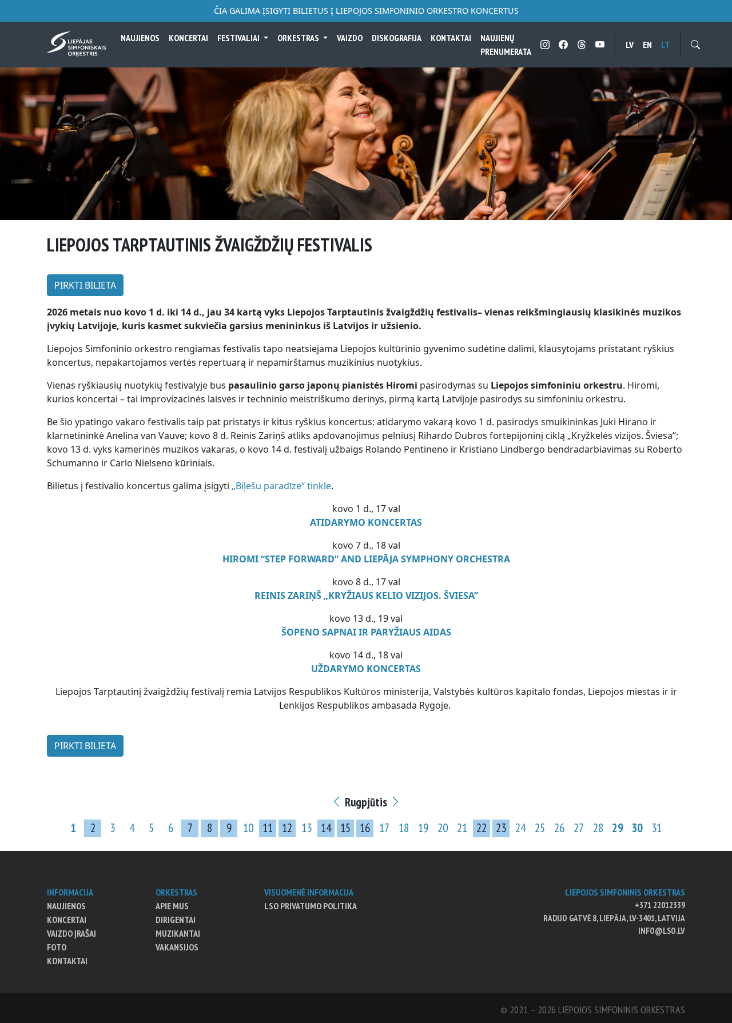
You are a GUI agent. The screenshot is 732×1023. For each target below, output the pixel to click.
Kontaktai (451, 37)
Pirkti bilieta (85, 285)
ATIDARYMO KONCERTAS (366, 522)
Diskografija (396, 37)
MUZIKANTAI (178, 933)
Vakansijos (177, 947)
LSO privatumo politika (310, 906)
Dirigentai (176, 919)
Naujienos (140, 37)
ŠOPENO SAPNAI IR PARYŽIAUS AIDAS (366, 632)
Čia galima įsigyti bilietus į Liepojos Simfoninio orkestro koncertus (366, 10)
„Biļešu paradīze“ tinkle (281, 485)
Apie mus (172, 906)
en (647, 44)
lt (665, 44)
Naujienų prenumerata (505, 44)
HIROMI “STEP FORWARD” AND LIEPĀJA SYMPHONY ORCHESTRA (366, 559)
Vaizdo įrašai (71, 933)
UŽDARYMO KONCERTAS (366, 668)
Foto (56, 947)
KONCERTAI (188, 37)
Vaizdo (350, 37)
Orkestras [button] (299, 37)
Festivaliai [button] (239, 37)
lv (630, 44)
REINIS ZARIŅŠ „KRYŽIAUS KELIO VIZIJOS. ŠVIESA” (366, 595)
